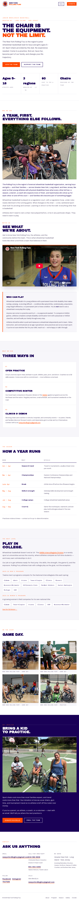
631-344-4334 (34, 867)
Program (54, 897)
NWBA (44, 395)
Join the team (11, 64)
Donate (71, 4)
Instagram (16, 879)
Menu (61, 4)
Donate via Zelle (12, 820)
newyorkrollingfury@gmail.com (29, 422)
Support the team (32, 64)
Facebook (6, 879)
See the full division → (9, 609)
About (47, 897)
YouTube (6, 882)
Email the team (33, 820)
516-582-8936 (34, 857)
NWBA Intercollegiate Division (51, 553)
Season (61, 897)
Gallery (68, 897)
